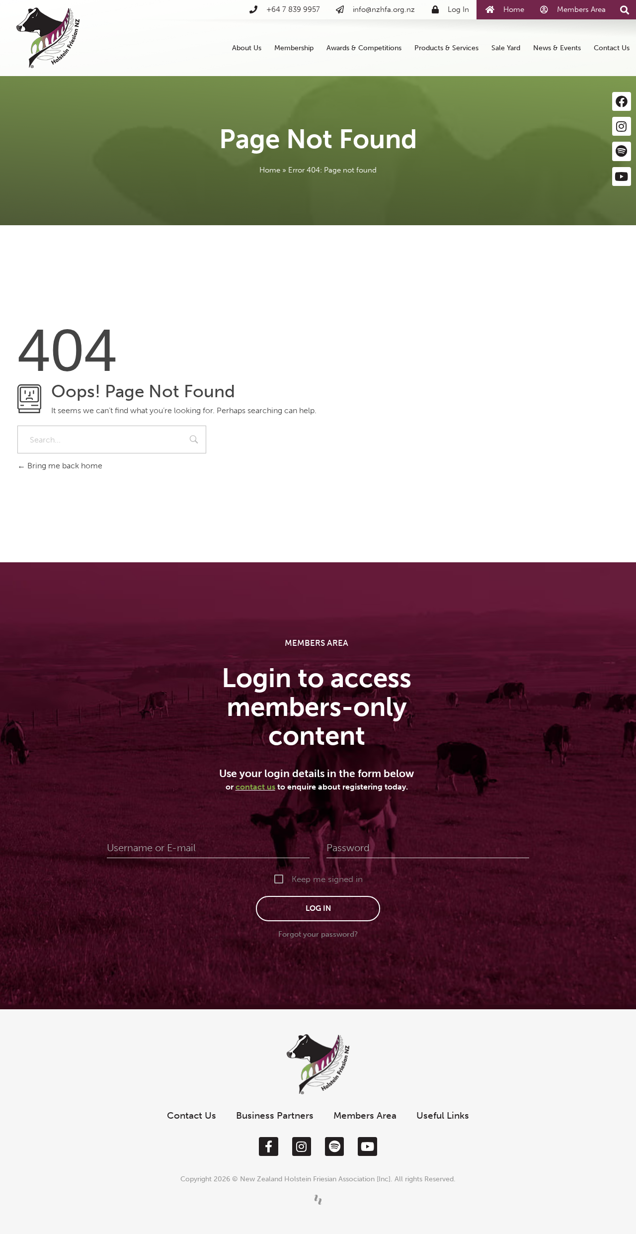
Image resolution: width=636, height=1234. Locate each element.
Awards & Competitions (363, 47)
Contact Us (612, 47)
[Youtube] (621, 176)
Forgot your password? (318, 934)
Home (269, 170)
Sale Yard (505, 47)
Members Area (365, 1115)
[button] (625, 10)
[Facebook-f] (268, 1146)
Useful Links (442, 1115)
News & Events (557, 47)
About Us (246, 47)
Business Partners (275, 1115)
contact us (255, 787)
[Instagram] (621, 126)
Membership (294, 47)
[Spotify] (621, 151)
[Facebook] (621, 101)
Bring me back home (63, 465)
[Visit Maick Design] (318, 1200)
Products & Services (446, 47)
